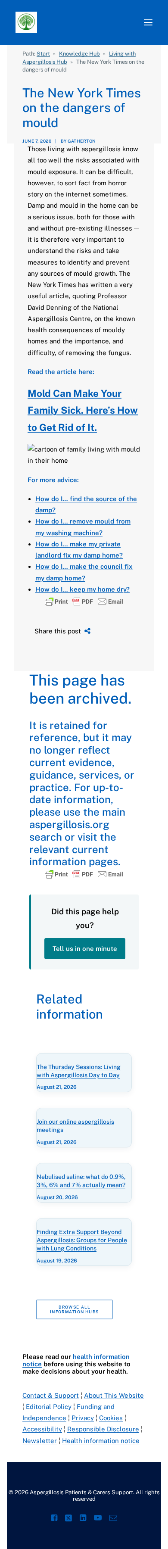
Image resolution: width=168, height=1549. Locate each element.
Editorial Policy (49, 1406)
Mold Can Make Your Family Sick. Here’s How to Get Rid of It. (83, 410)
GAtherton (82, 140)
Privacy (83, 1417)
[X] (68, 1519)
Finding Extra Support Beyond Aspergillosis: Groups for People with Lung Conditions (82, 1240)
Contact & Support (50, 1395)
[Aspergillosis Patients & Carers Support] (75, 22)
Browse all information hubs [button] (74, 1309)
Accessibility (42, 1429)
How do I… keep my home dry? (82, 589)
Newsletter (39, 1440)
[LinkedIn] (83, 1519)
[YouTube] (98, 1519)
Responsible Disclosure (103, 1429)
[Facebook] (54, 1519)
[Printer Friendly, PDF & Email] (84, 601)
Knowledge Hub (79, 53)
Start (43, 53)
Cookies (111, 1417)
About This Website (114, 1395)
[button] (148, 22)
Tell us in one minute (85, 948)
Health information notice (101, 1440)
